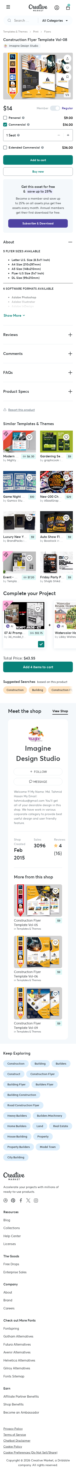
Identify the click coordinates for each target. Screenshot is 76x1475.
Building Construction (21, 1095)
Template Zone (17, 581)
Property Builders (18, 1147)
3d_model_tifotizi (19, 637)
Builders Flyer (44, 1084)
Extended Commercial (24, 147)
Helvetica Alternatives (19, 1360)
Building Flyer (16, 1084)
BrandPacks (15, 541)
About (7, 1292)
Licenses (9, 1244)
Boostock (50, 541)
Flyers (47, 31)
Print (35, 31)
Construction (15, 1063)
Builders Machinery (49, 1116)
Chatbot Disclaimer (16, 1440)
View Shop (60, 711)
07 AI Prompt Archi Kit (20, 633)
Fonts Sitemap (13, 1376)
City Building (15, 1157)
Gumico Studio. (17, 500)
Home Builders (16, 1126)
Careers (9, 1308)
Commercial (17, 124)
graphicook (51, 460)
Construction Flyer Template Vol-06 (27, 974)
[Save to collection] (68, 77)
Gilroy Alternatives (16, 1368)
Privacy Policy (13, 1429)
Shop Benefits (13, 1404)
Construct (13, 1074)
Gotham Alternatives (18, 1336)
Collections (11, 1228)
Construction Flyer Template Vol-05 (27, 922)
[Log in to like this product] (29, 437)
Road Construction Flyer (23, 1105)
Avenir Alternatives (17, 1352)
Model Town (48, 1147)
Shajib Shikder (53, 581)
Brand (7, 1300)
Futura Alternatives (17, 1344)
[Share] (68, 59)
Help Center (12, 1236)
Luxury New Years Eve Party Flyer (28, 537)
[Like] (68, 68)
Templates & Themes (15, 31)
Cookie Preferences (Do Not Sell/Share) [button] (30, 1452)
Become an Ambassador (21, 1412)
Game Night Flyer (16, 497)
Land (40, 1126)
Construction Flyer (42, 1074)
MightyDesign (16, 460)
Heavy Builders (17, 1116)
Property (43, 1136)
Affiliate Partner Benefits (21, 1396)
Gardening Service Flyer (58, 456)
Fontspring (11, 1328)
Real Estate (60, 1126)
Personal (15, 118)
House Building (17, 1136)
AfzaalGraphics (54, 500)
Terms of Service (14, 1435)
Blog (6, 1220)
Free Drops (11, 1264)
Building (40, 1063)
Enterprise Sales (15, 1272)
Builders (61, 1063)
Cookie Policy (12, 1446)
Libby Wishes (67, 637)
